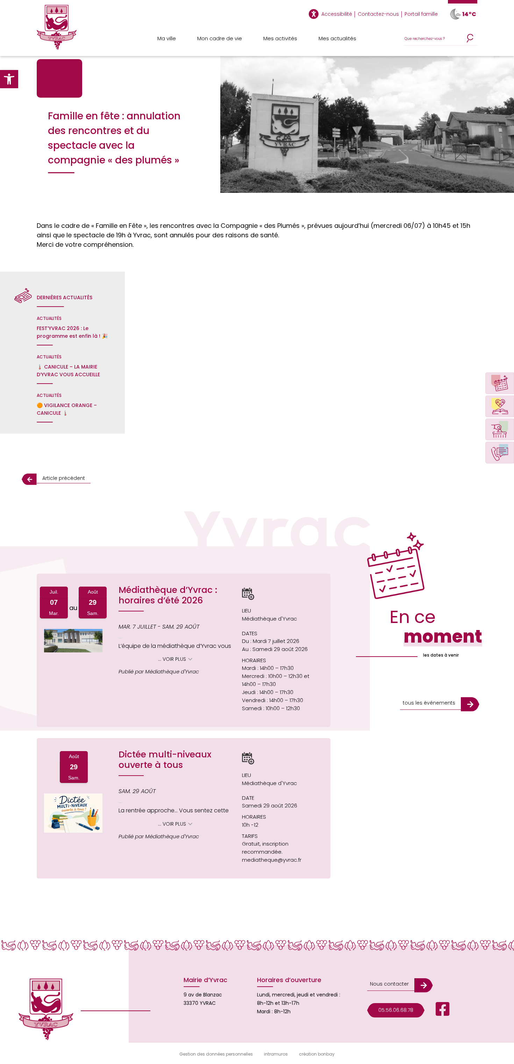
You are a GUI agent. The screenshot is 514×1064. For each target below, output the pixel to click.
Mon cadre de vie (219, 38)
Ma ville (166, 38)
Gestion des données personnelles (216, 1054)
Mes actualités (337, 38)
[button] (9, 79)
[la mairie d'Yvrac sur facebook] (437, 1010)
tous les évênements (429, 702)
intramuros (276, 1054)
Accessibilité (336, 14)
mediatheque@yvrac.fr (271, 859)
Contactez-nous (378, 14)
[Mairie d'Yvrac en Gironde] (57, 30)
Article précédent (63, 478)
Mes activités (280, 38)
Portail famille (421, 14)
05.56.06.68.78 (395, 1010)
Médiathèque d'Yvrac (269, 618)
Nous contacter (389, 983)
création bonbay (317, 1054)
